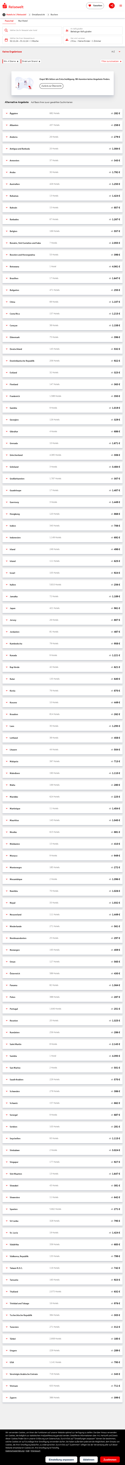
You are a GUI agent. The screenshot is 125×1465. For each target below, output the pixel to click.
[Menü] (120, 5)
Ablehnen (88, 1459)
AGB (27, 1451)
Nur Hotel (23, 21)
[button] (62, 113)
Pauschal (9, 21)
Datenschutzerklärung (14, 1451)
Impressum (35, 1451)
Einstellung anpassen (61, 1459)
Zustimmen (110, 1459)
